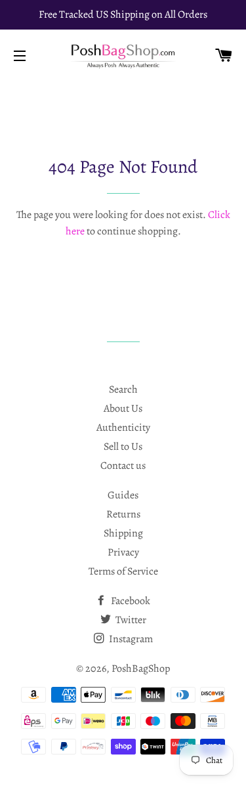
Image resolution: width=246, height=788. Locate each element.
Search (123, 389)
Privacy (123, 552)
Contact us (123, 465)
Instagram (130, 639)
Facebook (129, 601)
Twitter (129, 620)
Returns (123, 514)
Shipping (123, 533)
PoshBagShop (141, 668)
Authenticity (123, 427)
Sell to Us (123, 446)
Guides (123, 495)
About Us (123, 408)
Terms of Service (123, 571)
